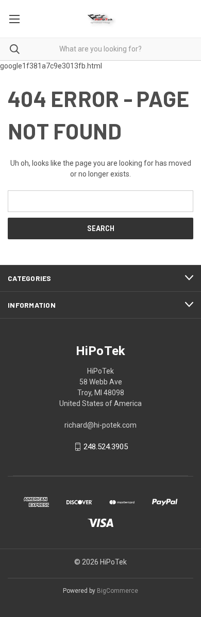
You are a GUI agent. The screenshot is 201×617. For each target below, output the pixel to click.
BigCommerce (117, 590)
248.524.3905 (105, 446)
